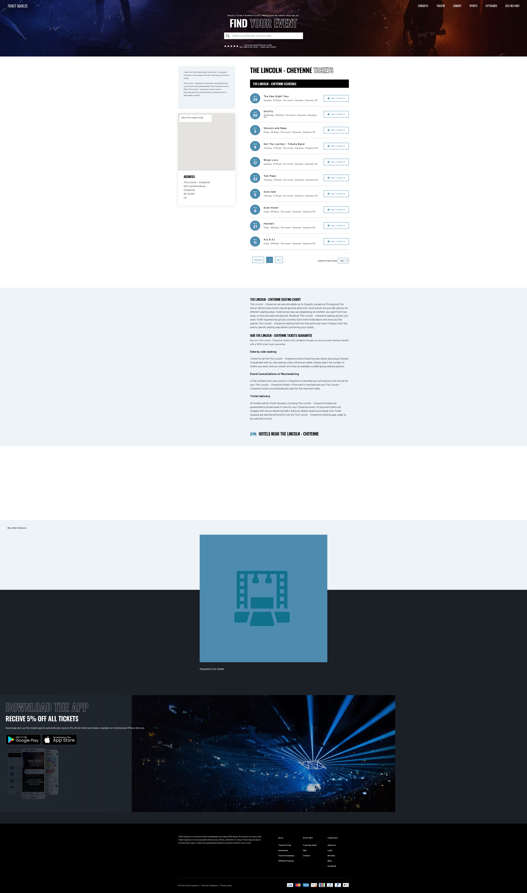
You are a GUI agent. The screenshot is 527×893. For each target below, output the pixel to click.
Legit (330, 850)
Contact (306, 856)
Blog (330, 861)
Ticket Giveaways (286, 856)
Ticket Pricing (284, 845)
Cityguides (491, 5)
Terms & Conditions (209, 885)
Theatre (440, 5)
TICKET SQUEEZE (18, 6)
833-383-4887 (512, 5)
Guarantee (283, 850)
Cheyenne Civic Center (212, 669)
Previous (258, 260)
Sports (473, 5)
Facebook (332, 866)
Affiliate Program (286, 861)
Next (279, 260)
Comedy (457, 5)
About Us (332, 845)
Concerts (423, 5)
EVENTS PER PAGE (328, 261)
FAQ (304, 850)
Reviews (331, 856)
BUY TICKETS (338, 98)
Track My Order (310, 845)
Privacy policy (226, 885)
